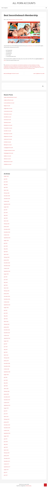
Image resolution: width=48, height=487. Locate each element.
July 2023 (5, 276)
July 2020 (5, 377)
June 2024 (6, 246)
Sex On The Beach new (35, 67)
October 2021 (6, 335)
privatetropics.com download (18, 64)
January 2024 (6, 260)
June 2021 (6, 346)
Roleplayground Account (8, 153)
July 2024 (5, 243)
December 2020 (7, 363)
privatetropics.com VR (27, 67)
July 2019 (5, 410)
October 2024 (6, 234)
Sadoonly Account (7, 122)
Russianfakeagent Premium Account (12, 73)
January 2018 (6, 455)
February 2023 (6, 290)
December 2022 (7, 296)
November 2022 (7, 299)
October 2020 (6, 369)
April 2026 (6, 187)
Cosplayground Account (8, 147)
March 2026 (6, 190)
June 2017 (6, 475)
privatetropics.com (30, 45)
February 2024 (6, 257)
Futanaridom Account (8, 128)
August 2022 (6, 307)
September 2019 (7, 405)
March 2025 (6, 220)
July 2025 (5, 209)
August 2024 (6, 240)
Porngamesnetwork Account (9, 150)
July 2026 (5, 179)
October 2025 (6, 201)
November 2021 (7, 332)
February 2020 (6, 391)
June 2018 (6, 441)
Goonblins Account (7, 130)
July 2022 (5, 310)
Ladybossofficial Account (8, 100)
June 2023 (6, 279)
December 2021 (7, 329)
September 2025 (7, 204)
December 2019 (7, 396)
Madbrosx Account (7, 156)
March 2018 (6, 450)
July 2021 (5, 343)
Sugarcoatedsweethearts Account (10, 97)
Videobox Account (7, 158)
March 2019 (6, 416)
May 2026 (6, 184)
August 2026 (6, 176)
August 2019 (6, 408)
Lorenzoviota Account (8, 111)
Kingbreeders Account (8, 108)
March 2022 (6, 321)
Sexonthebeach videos (31, 68)
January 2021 (6, 360)
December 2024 (7, 229)
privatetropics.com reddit (27, 66)
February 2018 (6, 452)
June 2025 (6, 212)
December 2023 (7, 262)
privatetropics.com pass (8, 66)
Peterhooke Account (8, 114)
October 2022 (6, 302)
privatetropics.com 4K (8, 64)
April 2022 (6, 318)
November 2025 (7, 198)
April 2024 (6, 251)
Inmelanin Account (7, 142)
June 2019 (6, 413)
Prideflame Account (7, 164)
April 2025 (6, 218)
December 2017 (7, 458)
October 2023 (6, 268)
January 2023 (6, 293)
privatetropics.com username (19, 67)
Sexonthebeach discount (22, 68)
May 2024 (6, 248)
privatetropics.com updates (8, 67)
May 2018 (6, 444)
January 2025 (6, 226)
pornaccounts (12, 19)
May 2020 (6, 383)
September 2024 (7, 237)
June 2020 (6, 380)
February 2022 (6, 324)
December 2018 (7, 424)
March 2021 (6, 355)
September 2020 (7, 371)
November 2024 (7, 232)
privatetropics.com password (17, 66)
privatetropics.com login (35, 64)
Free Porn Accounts (19, 19)
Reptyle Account (7, 105)
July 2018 (5, 438)
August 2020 (6, 374)
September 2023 (7, 271)
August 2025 (6, 206)
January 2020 (6, 394)
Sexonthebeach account (14, 68)
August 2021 (6, 341)
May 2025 (6, 215)
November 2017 (7, 461)
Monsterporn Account (8, 133)
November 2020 (7, 366)
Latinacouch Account (8, 139)
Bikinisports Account (8, 144)
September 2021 (7, 338)
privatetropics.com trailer (36, 66)
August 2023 (6, 274)
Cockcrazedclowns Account (9, 102)
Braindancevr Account (8, 125)
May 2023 (6, 282)
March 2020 (6, 388)
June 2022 (6, 313)
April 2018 (6, 447)
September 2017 (7, 466)
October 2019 (6, 402)
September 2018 (7, 433)
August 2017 (6, 469)
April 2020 (6, 385)
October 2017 (6, 464)
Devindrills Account (7, 116)
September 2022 (7, 304)
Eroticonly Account (7, 119)
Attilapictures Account (8, 136)
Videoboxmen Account (8, 161)
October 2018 (6, 430)
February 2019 (6, 419)
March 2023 (6, 288)
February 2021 (6, 357)
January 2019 (6, 422)
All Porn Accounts (24, 3)
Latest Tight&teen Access (38, 73)
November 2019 (7, 399)
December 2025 (7, 195)
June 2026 (6, 181)
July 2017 (5, 472)
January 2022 (6, 327)
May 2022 (6, 315)
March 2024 (6, 254)
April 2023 (6, 285)
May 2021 (6, 349)
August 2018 (6, 436)
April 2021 (6, 352)
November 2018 (7, 427)
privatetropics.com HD (27, 64)
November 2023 (7, 265)
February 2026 (6, 193)
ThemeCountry (28, 485)
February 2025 (6, 223)
